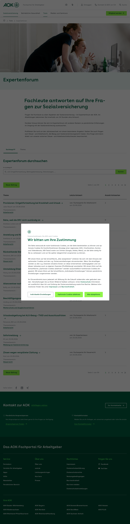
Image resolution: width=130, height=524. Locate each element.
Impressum (53, 287)
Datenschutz (86, 282)
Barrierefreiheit (68, 287)
